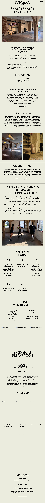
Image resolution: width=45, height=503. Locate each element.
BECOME (19, 484)
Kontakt (27, 178)
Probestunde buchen (22, 106)
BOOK (17, 476)
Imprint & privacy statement (22, 496)
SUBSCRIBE (14, 491)
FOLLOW (16, 480)
